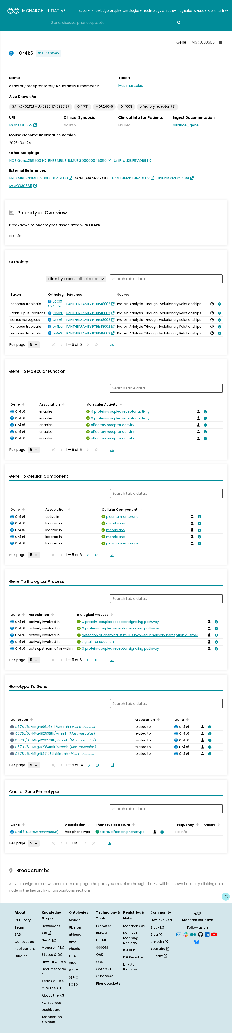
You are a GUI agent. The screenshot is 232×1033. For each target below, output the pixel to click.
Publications (25, 948)
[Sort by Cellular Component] (140, 509)
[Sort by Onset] (217, 824)
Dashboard (51, 1009)
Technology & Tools (159, 11)
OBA (72, 956)
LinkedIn (157, 941)
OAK (99, 954)
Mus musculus (130, 85)
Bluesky (157, 956)
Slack (155, 927)
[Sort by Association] (62, 404)
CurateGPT (105, 976)
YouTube (158, 948)
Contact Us (24, 941)
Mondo (75, 920)
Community (218, 11)
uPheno (75, 934)
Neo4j (47, 940)
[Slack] (185, 934)
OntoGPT (103, 969)
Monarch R (51, 947)
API (45, 933)
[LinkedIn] (207, 934)
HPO (72, 941)
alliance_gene (186, 125)
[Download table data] (111, 344)
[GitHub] (200, 934)
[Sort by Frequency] (196, 824)
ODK (99, 962)
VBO (72, 963)
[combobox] (116, 22)
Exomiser (103, 926)
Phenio (74, 948)
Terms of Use (53, 981)
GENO (73, 970)
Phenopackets (108, 983)
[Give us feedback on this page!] (226, 897)
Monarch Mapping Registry (130, 938)
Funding (21, 956)
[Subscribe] (178, 934)
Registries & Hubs (192, 11)
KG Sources (51, 1002)
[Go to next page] (86, 554)
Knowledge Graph (106, 11)
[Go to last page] (95, 554)
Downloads (51, 926)
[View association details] (219, 304)
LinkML (101, 940)
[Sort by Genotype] (31, 719)
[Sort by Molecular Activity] (120, 404)
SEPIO (73, 977)
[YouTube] (214, 934)
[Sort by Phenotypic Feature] (132, 824)
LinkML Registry (130, 967)
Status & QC (52, 954)
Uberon (75, 927)
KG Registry (133, 957)
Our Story (22, 920)
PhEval (101, 933)
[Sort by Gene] (22, 404)
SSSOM (102, 947)
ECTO (73, 984)
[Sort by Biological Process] (111, 614)
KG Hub (129, 950)
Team (19, 927)
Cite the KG (51, 988)
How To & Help (54, 962)
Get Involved (161, 920)
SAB (17, 934)
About (84, 11)
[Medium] (193, 934)
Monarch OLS (134, 926)
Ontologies (132, 11)
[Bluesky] (196, 941)
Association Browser (52, 1019)
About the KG (53, 995)
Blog (154, 934)
